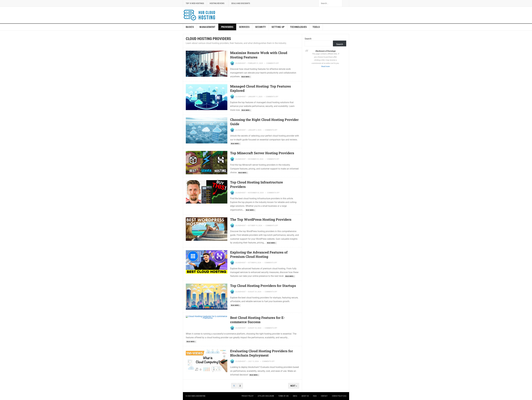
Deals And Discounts (240, 3)
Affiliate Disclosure (266, 396)
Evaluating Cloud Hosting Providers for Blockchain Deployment (261, 353)
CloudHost (240, 63)
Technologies (298, 26)
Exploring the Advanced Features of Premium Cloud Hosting (258, 254)
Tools (316, 26)
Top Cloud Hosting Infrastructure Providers (256, 184)
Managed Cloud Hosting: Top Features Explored (260, 88)
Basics (190, 26)
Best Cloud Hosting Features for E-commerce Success (257, 319)
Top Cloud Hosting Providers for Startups (263, 285)
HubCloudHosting (198, 396)
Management (207, 26)
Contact (324, 396)
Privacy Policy (247, 396)
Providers (227, 26)
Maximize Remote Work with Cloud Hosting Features (258, 55)
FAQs (315, 396)
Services (244, 26)
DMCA (295, 396)
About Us (305, 396)
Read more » (245, 77)
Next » (293, 385)
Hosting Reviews (217, 3)
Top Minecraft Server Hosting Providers (262, 153)
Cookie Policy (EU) (339, 396)
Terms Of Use (283, 396)
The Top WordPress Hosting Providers (260, 219)
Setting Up (278, 26)
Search (308, 38)
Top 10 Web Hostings (195, 3)
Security (260, 26)
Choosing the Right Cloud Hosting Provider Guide (264, 121)
